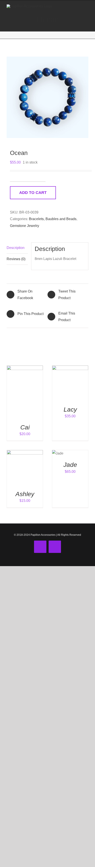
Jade (70, 464)
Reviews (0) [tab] (16, 259)
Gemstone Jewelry (24, 226)
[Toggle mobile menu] (86, 7)
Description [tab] (16, 248)
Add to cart (33, 192)
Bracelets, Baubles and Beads (52, 219)
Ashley (24, 493)
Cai (25, 427)
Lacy (70, 409)
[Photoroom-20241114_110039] (47, 97)
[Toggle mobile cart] (70, 7)
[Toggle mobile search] (78, 7)
